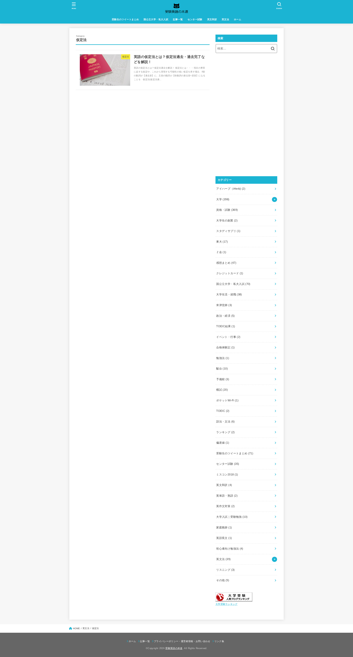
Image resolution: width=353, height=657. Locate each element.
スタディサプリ (228, 231)
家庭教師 (224, 527)
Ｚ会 (221, 252)
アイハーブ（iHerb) (230, 188)
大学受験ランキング (226, 604)
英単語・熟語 (227, 495)
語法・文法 (225, 421)
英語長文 (224, 538)
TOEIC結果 (225, 326)
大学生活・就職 (229, 294)
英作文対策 (225, 506)
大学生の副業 (227, 220)
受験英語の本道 (173, 648)
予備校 (222, 379)
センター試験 (195, 19)
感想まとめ (226, 262)
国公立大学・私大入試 (156, 19)
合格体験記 (225, 347)
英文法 (225, 19)
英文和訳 (212, 19)
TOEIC (222, 410)
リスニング (225, 569)
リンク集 (219, 641)
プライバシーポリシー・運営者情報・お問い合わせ (182, 641)
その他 (222, 580)
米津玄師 (224, 305)
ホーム (237, 19)
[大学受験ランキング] (233, 598)
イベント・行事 (228, 336)
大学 (222, 199)
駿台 (222, 368)
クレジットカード (229, 273)
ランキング (225, 432)
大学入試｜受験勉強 (231, 516)
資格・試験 (227, 209)
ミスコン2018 (227, 474)
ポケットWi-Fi (227, 400)
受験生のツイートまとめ (125, 19)
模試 (222, 389)
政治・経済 (225, 315)
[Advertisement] (246, 85)
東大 (222, 241)
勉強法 (222, 358)
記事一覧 (178, 19)
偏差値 (222, 442)
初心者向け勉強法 (229, 548)
